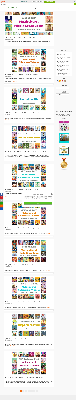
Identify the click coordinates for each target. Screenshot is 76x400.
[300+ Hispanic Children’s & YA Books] (28, 324)
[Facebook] (1, 194)
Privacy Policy (40, 205)
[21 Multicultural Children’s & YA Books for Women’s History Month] (28, 137)
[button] (38, 1)
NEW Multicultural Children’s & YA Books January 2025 (63, 54)
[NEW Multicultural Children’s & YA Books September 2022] (28, 363)
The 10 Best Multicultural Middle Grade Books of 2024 (63, 62)
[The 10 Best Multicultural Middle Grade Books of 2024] (29, 23)
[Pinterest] (1, 197)
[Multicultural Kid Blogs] (64, 138)
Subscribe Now (49, 1)
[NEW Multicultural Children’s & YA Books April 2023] (28, 213)
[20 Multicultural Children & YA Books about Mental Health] (28, 98)
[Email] (1, 200)
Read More (49, 42)
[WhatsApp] (1, 203)
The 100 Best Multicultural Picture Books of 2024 (63, 70)
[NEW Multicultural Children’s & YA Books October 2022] (28, 287)
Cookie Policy (35, 205)
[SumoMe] (1, 208)
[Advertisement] (64, 30)
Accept (38, 203)
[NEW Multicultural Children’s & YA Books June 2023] (28, 175)
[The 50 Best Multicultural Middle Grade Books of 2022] (28, 250)
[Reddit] (1, 206)
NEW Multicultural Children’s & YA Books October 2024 (63, 74)
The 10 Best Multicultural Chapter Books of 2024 (63, 66)
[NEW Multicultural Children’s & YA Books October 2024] (28, 60)
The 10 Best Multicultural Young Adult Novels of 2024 (64, 58)
